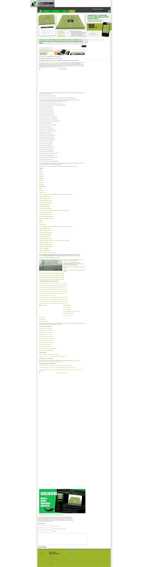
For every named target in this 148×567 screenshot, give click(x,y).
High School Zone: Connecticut (45, 332)
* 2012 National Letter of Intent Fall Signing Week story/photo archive (53, 303)
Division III (41, 176)
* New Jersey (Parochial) (44, 250)
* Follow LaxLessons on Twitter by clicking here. (49, 354)
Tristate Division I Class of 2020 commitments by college (51, 279)
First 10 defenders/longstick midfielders (71, 311)
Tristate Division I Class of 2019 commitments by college (51, 277)
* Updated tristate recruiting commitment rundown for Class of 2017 (53, 287)
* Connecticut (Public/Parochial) (46, 216)
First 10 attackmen (67, 307)
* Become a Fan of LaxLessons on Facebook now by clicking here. (53, 356)
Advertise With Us (52, 558)
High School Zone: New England (46, 340)
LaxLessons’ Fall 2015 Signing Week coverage (49, 257)
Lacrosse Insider (51, 63)
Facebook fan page (49, 521)
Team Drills (41, 555)
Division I (41, 180)
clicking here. (59, 324)
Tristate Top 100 (66, 305)
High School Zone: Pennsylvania (46, 342)
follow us (64, 519)
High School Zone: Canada (45, 346)
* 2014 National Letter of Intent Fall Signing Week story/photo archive (53, 299)
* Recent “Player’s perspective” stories (47, 252)
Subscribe (93, 33)
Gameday (46, 514)
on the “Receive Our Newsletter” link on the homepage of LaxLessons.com (59, 361)
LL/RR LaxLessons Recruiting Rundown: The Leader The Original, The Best (73, 260)
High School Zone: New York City (46, 336)
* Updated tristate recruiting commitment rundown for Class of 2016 (53, 285)
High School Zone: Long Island (45, 328)
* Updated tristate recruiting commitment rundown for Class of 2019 (53, 291)
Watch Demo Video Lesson (61, 35)
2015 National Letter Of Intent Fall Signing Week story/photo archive (54, 297)
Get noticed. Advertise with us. (54, 552)
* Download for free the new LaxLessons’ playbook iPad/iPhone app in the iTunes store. (57, 367)
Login (71, 11)
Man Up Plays (41, 553)
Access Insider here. (60, 66)
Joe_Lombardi (70, 255)
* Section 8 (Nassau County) (45, 238)
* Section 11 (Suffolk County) (45, 244)
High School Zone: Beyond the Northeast (47, 348)
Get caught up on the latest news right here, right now (50, 62)
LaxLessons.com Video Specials (46, 350)
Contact (50, 560)
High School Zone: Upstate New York (47, 338)
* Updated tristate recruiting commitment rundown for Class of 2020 (53, 293)
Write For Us (51, 557)
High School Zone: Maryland (45, 344)
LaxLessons (78, 255)
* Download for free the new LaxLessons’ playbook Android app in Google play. (55, 365)
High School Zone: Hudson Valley (46, 330)
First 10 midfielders (67, 309)
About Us (50, 561)
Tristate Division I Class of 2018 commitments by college (51, 275)
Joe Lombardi (74, 65)
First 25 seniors (42, 317)
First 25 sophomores (43, 321)
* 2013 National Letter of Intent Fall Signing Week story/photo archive (53, 301)
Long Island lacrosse (59, 514)
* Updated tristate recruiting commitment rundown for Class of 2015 (53, 283)
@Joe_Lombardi (58, 103)
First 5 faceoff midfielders (68, 313)
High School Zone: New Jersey (45, 334)
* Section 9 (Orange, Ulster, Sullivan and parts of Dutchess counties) (54, 240)
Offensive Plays (42, 552)
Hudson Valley (51, 514)
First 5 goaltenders (67, 315)
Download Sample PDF (61, 32)
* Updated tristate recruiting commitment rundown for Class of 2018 (53, 289)
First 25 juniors (42, 319)
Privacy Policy (51, 563)
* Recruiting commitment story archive (47, 295)
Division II (41, 174)
